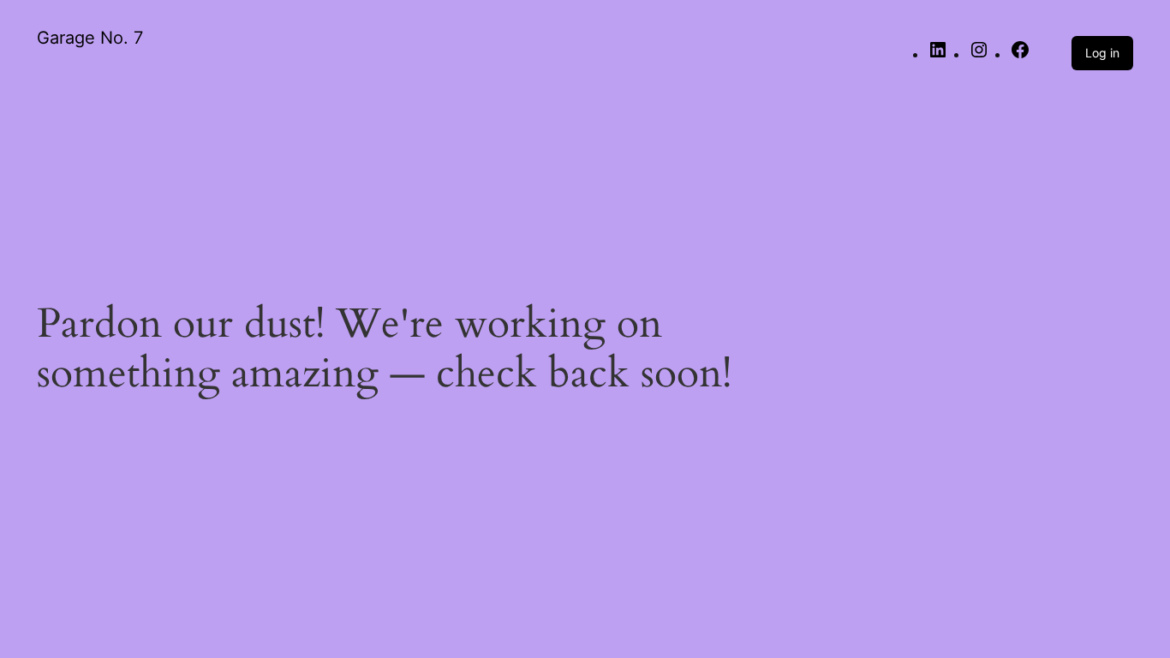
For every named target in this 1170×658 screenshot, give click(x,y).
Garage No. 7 (90, 37)
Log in (1102, 52)
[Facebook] (1020, 55)
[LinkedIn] (938, 55)
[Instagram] (979, 55)
